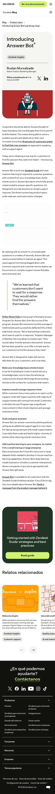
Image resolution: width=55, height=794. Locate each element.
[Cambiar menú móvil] (51, 4)
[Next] (33, 650)
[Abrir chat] (48, 787)
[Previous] (22, 650)
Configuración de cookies (18, 783)
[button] (25, 700)
